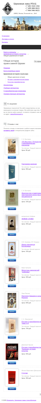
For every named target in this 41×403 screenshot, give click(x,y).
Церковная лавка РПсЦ (25, 3)
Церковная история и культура (15, 54)
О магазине (5, 36)
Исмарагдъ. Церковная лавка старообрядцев (21, 400)
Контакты (5, 42)
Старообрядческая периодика (15, 91)
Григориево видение (29, 164)
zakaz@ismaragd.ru (16, 114)
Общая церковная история (16, 77)
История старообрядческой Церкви (18, 79)
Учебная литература (11, 88)
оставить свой (9, 130)
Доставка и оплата (8, 39)
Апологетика (8, 85)
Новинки (7, 68)
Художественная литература (14, 94)
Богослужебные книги (12, 71)
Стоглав (25, 373)
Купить (12, 157)
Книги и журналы (10, 52)
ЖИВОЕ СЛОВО (28, 219)
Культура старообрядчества (16, 82)
